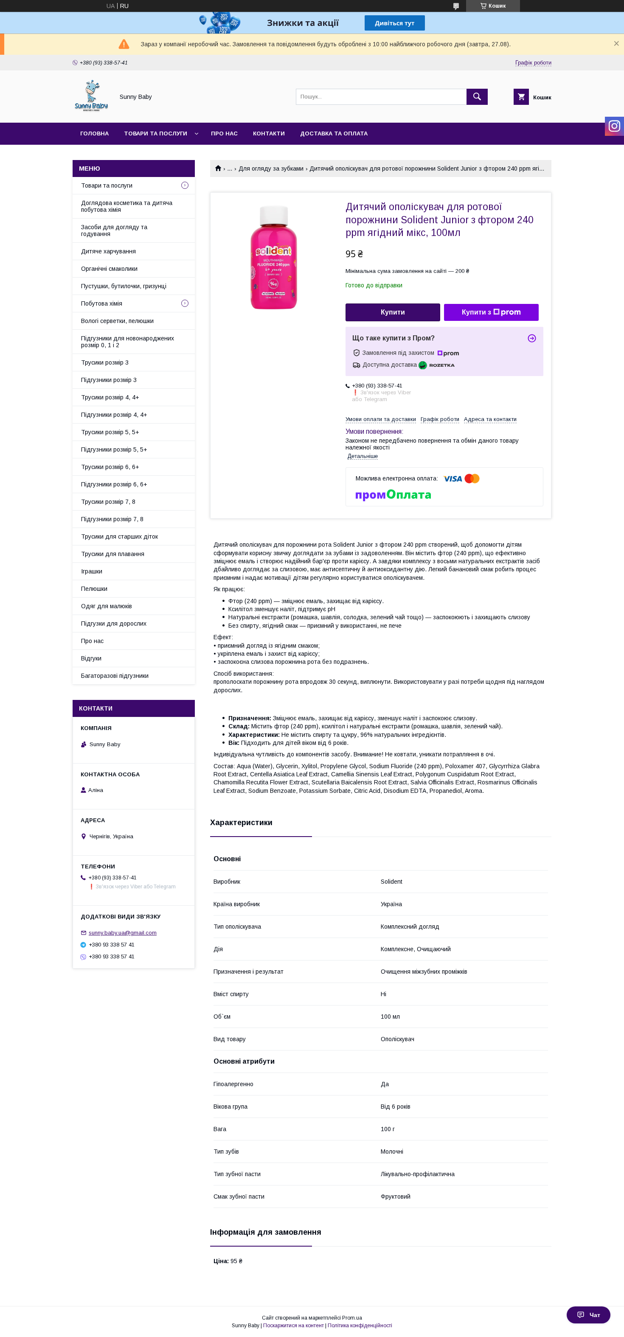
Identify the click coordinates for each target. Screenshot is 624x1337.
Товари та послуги (155, 133)
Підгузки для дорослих (113, 623)
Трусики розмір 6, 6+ (110, 466)
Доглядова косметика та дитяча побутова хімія (126, 206)
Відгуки (91, 658)
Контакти (269, 133)
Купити (393, 312)
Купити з (476, 312)
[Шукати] (477, 97)
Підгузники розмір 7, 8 (112, 519)
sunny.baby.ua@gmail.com (123, 933)
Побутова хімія (101, 303)
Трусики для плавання (112, 554)
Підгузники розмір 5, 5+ (114, 449)
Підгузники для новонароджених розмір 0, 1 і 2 (127, 341)
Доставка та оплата (334, 133)
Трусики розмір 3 (105, 362)
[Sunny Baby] (91, 111)
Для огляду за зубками (271, 168)
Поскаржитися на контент (293, 1326)
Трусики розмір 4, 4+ (110, 397)
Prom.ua (352, 1318)
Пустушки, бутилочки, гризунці (123, 286)
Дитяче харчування (108, 251)
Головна (94, 133)
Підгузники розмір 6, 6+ (114, 484)
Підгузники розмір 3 (109, 379)
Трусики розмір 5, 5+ (110, 432)
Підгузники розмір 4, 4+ (114, 414)
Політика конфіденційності (360, 1326)
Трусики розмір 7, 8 (108, 501)
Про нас (224, 133)
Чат (595, 1315)
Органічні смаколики (109, 268)
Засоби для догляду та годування (114, 230)
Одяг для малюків (106, 606)
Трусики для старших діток (119, 536)
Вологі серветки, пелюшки (117, 320)
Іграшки (91, 571)
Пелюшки (94, 588)
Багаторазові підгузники (115, 675)
